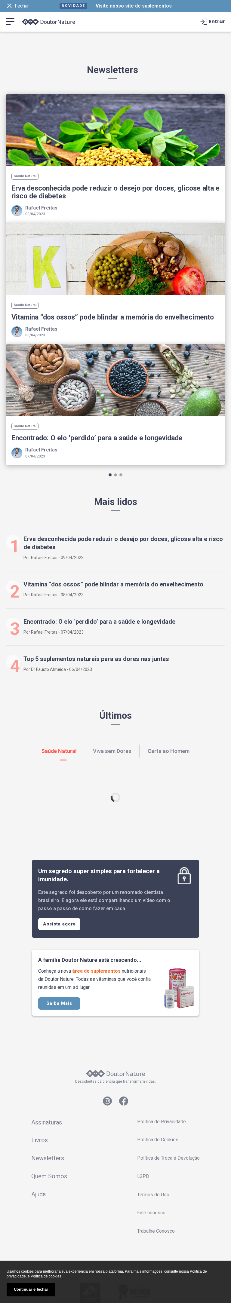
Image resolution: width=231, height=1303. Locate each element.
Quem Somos (49, 1176)
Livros (39, 1140)
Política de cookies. (46, 1276)
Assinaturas (46, 1122)
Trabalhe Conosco (156, 1231)
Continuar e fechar (31, 1289)
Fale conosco (151, 1213)
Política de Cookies (157, 1139)
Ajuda (38, 1194)
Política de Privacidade (161, 1121)
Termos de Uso (153, 1194)
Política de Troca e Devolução (168, 1158)
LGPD (143, 1176)
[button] (110, 474)
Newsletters (47, 1158)
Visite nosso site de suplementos (134, 6)
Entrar (217, 22)
